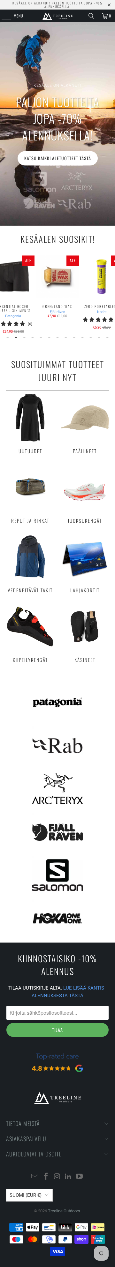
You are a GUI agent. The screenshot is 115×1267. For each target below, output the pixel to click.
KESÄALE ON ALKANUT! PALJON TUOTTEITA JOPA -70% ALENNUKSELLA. (57, 5)
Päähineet (85, 424)
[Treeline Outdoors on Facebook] (46, 1177)
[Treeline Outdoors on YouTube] (79, 1177)
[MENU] (3, 16)
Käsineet (85, 633)
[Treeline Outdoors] (57, 16)
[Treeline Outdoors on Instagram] (57, 1177)
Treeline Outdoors (64, 1211)
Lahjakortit (85, 563)
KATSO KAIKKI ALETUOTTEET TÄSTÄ (57, 158)
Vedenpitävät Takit (30, 563)
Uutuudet (30, 424)
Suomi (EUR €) (26, 1195)
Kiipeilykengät (30, 633)
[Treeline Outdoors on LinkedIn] (68, 1177)
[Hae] (91, 16)
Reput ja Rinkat (30, 493)
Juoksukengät (85, 493)
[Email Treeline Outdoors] (35, 1177)
